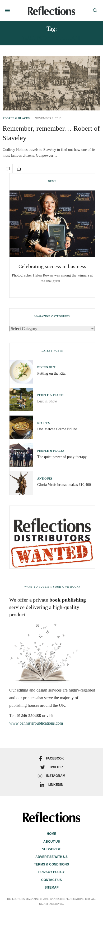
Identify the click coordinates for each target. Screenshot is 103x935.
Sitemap (52, 887)
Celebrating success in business (52, 266)
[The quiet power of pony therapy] (23, 455)
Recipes (43, 423)
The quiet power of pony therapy (62, 457)
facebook (55, 758)
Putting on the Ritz (51, 373)
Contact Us (51, 880)
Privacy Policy (51, 872)
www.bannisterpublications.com (36, 723)
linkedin (55, 785)
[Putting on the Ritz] (23, 372)
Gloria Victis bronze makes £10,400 (64, 485)
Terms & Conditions (51, 864)
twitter (56, 767)
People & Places (16, 118)
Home (51, 834)
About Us (51, 841)
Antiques (44, 478)
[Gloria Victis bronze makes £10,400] (23, 483)
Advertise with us (51, 857)
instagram (55, 776)
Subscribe (51, 849)
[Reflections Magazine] (51, 10)
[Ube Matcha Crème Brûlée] (23, 427)
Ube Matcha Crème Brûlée (57, 429)
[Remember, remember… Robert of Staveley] (51, 83)
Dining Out (46, 367)
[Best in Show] (23, 399)
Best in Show (47, 401)
